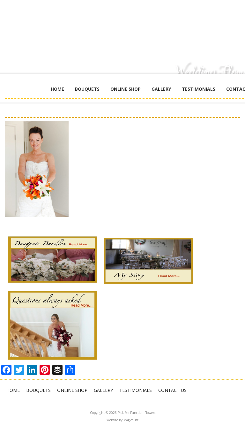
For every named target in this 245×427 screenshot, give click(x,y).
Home (57, 89)
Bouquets (87, 89)
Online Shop (125, 89)
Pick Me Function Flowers (153, 25)
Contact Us (172, 390)
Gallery (161, 89)
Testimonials (198, 89)
